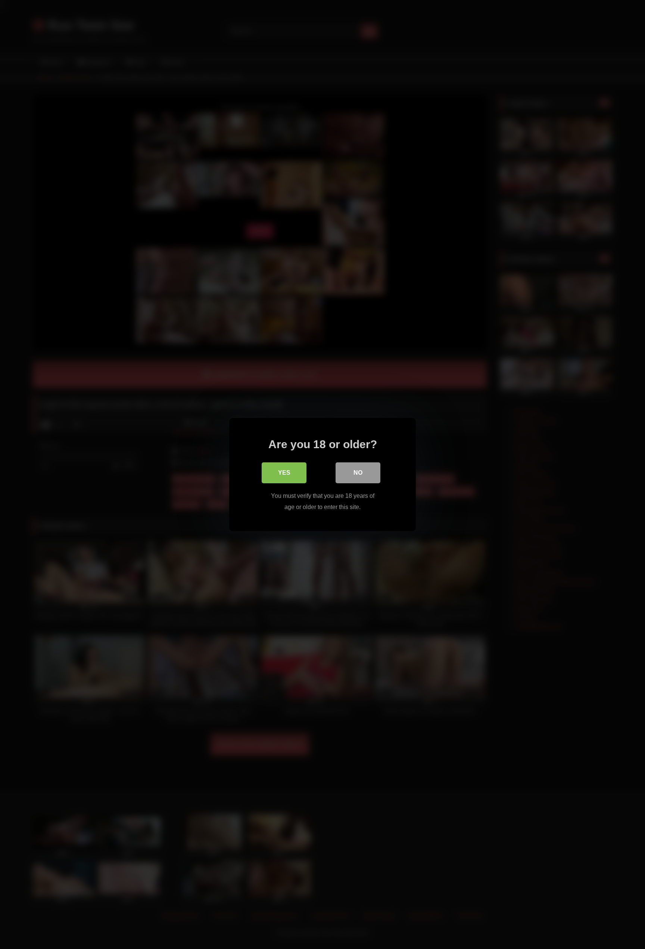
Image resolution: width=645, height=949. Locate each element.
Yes (284, 472)
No (357, 472)
